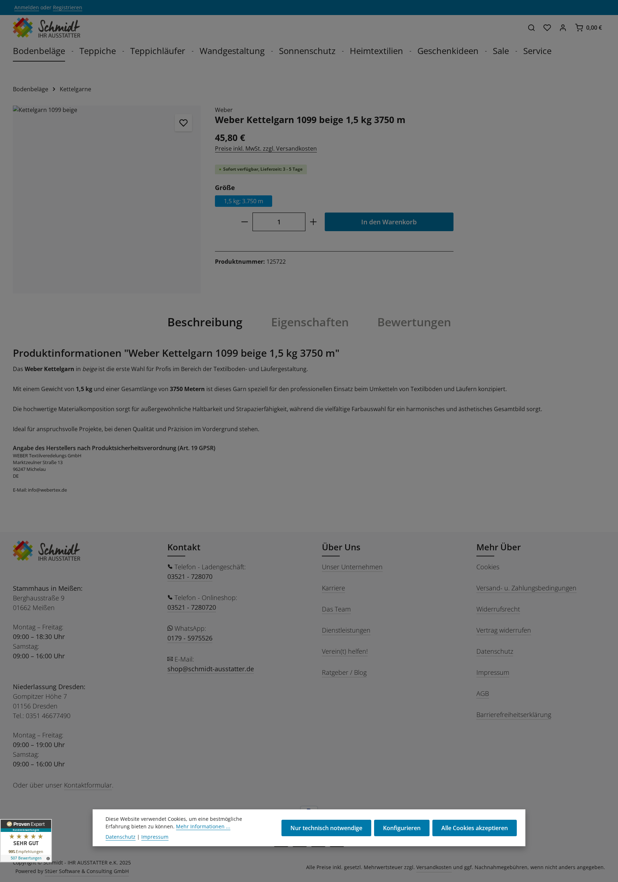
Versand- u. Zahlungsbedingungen (526, 588)
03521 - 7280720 (191, 607)
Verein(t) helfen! (345, 651)
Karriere (333, 588)
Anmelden (26, 7)
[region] (107, 199)
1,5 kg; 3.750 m (243, 201)
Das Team (336, 609)
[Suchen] (531, 27)
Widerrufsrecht (498, 609)
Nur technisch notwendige (326, 828)
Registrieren (67, 7)
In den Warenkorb (389, 222)
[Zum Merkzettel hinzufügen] (183, 122)
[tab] (205, 322)
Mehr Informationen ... (203, 826)
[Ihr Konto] (563, 27)
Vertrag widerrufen (503, 630)
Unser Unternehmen (352, 566)
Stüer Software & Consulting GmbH (87, 871)
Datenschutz (494, 651)
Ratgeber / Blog (344, 672)
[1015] (107, 199)
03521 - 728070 (189, 576)
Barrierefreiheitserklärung (513, 714)
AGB (482, 693)
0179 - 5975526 (189, 638)
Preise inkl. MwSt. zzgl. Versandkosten (266, 149)
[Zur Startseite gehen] (46, 28)
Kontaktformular (88, 785)
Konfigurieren (402, 828)
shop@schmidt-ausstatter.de (210, 668)
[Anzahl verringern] (244, 222)
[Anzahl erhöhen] (313, 222)
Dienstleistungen (346, 630)
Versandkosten (434, 867)
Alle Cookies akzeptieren (474, 828)
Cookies (487, 566)
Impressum (492, 672)
